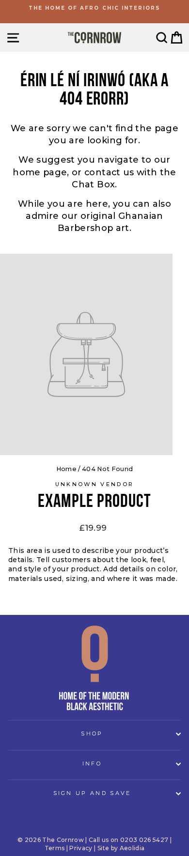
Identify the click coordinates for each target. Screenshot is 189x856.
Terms (55, 848)
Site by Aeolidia (121, 848)
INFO (92, 763)
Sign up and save (92, 793)
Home (66, 469)
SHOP (92, 733)
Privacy (80, 848)
